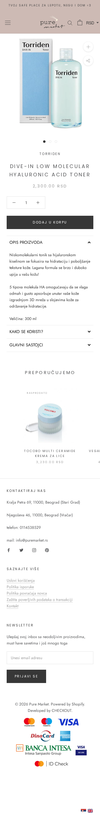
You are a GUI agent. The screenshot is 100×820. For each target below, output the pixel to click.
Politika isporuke (20, 587)
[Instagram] (34, 550)
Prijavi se (26, 676)
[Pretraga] (70, 22)
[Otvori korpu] (80, 22)
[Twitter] (21, 550)
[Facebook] (9, 550)
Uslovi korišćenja (21, 580)
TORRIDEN (50, 153)
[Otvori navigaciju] (8, 22)
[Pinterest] (47, 550)
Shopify (78, 704)
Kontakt (12, 606)
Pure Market (39, 704)
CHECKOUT (61, 710)
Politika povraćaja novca (27, 593)
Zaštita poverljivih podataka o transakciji (40, 599)
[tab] (50, 242)
